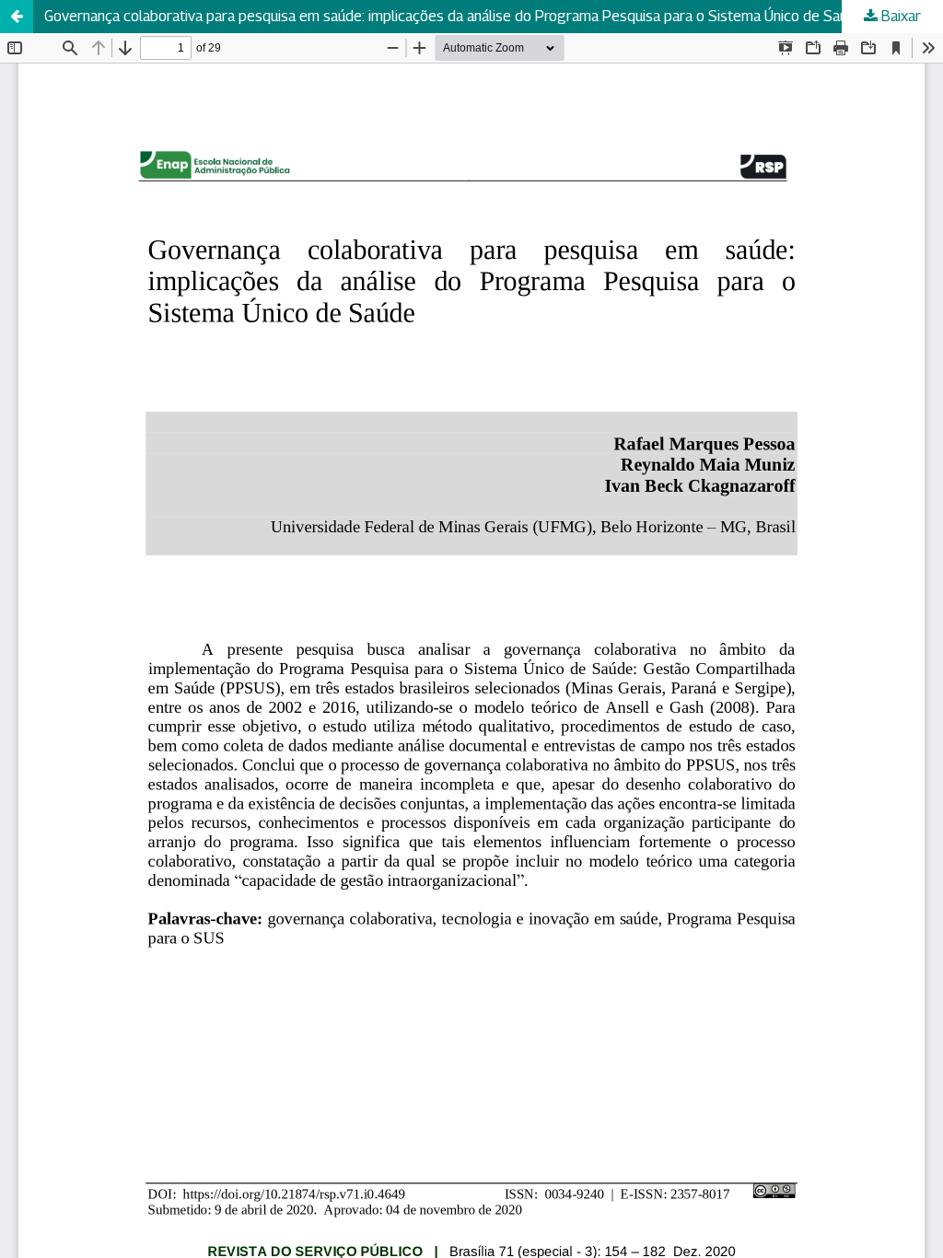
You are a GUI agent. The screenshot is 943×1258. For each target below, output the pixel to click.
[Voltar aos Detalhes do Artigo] (16, 16)
